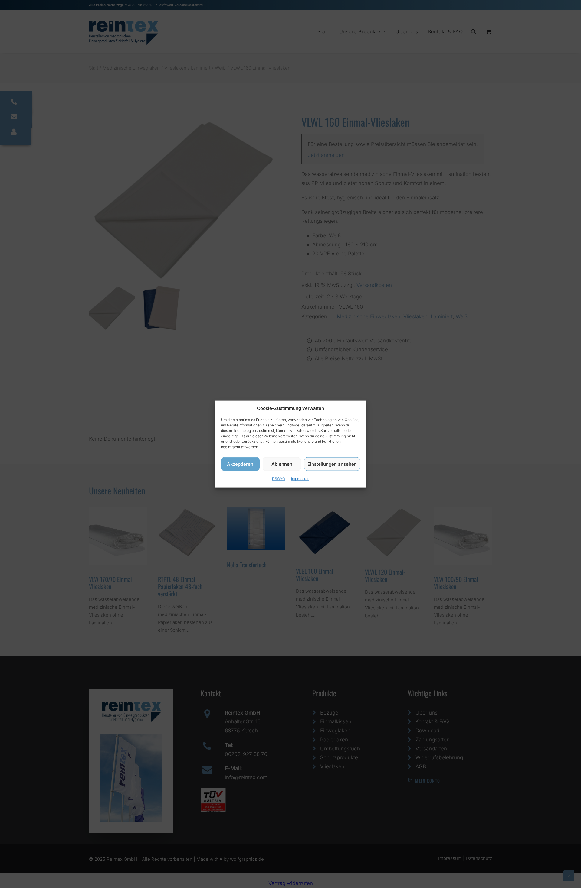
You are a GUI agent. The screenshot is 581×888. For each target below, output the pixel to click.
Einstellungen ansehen (332, 464)
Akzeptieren (240, 464)
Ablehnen (281, 464)
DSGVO (278, 478)
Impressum (300, 478)
